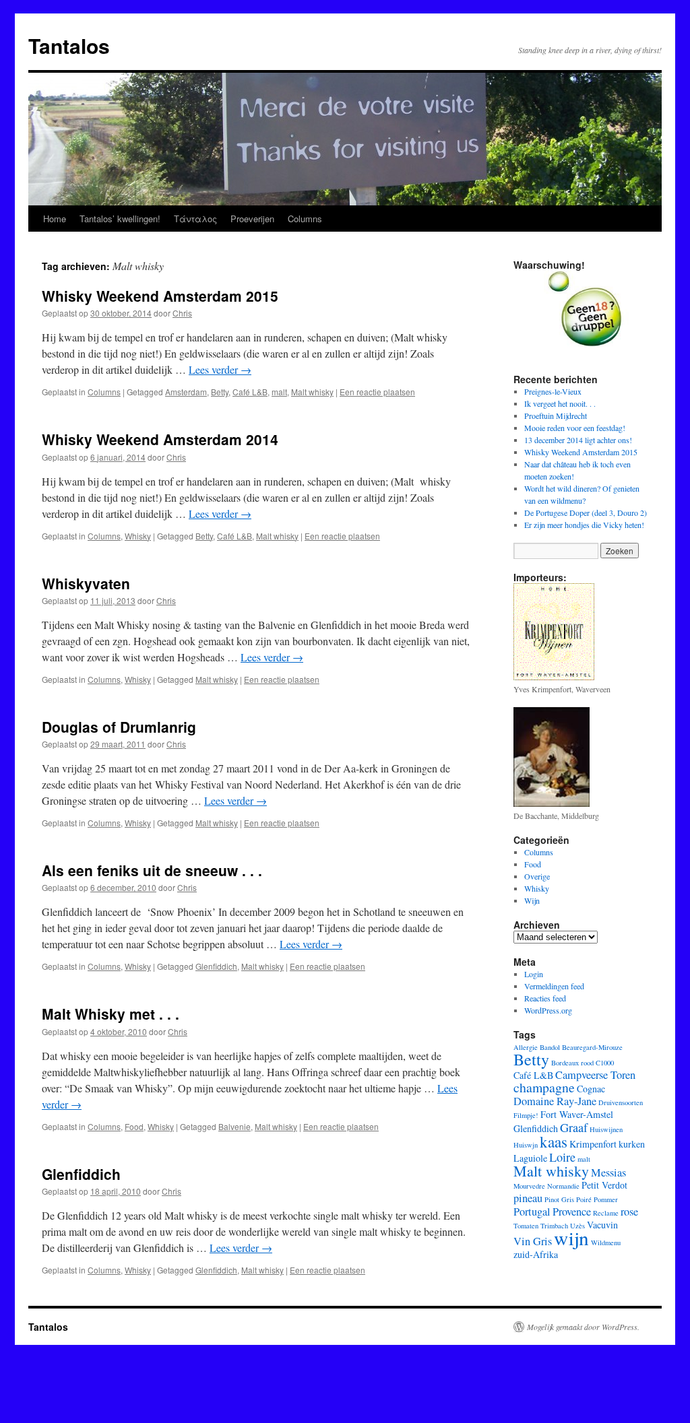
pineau (527, 1198)
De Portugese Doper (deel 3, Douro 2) (585, 512)
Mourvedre (529, 1186)
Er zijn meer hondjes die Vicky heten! (584, 524)
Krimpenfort (593, 1143)
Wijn (532, 900)
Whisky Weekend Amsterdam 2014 (160, 439)
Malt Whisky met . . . (110, 1013)
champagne (544, 1087)
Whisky (138, 535)
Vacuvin (602, 1224)
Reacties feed (545, 998)
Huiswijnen (606, 1129)
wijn (571, 1237)
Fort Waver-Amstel (576, 1114)
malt (279, 391)
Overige (537, 876)
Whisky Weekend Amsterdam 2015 (160, 296)
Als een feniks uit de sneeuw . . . (152, 870)
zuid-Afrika (535, 1254)
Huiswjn (525, 1145)
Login (533, 973)
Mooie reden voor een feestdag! (574, 427)
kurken (632, 1143)
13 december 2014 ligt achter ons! (578, 439)
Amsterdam (186, 391)
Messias (608, 1172)
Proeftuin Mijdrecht (555, 415)
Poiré (584, 1199)
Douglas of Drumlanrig (119, 727)
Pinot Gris (559, 1199)
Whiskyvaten (86, 583)
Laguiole (530, 1158)
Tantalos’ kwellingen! (120, 218)
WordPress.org (548, 1010)
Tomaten (525, 1225)
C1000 (605, 1062)
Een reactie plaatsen (377, 391)
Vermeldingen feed (554, 986)
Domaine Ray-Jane (554, 1101)
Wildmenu (606, 1242)
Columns (305, 218)
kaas (553, 1141)
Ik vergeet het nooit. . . (560, 403)
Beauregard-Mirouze (592, 1047)
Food (134, 1126)
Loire (562, 1157)
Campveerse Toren (595, 1074)
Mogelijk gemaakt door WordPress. (583, 1326)
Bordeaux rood (572, 1062)
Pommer (606, 1199)
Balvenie (234, 1126)
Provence (572, 1211)
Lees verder (220, 369)
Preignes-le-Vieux (553, 391)
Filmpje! (525, 1115)
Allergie (525, 1047)
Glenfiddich (216, 966)
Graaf (574, 1127)
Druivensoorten (620, 1102)
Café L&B (250, 391)
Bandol (550, 1047)
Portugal (532, 1211)
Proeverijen (252, 218)
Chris (182, 313)
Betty (219, 391)
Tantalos (69, 45)
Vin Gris (532, 1241)
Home (54, 218)
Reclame (606, 1213)
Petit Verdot (604, 1185)
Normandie (563, 1186)
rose (629, 1211)
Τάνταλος (195, 218)
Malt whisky (312, 391)
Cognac (591, 1088)
